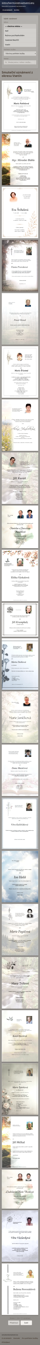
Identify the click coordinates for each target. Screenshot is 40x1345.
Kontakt (16, 1338)
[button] (20, 106)
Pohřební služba (9, 49)
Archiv (16, 10)
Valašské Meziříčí (12, 40)
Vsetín (7, 44)
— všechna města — (13, 26)
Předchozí (14, 1323)
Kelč (6, 31)
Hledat (6, 59)
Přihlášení (6, 1342)
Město (6, 22)
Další (26, 1323)
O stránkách (7, 10)
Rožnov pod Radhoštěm (14, 35)
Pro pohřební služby (30, 1338)
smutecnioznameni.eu (18, 3)
